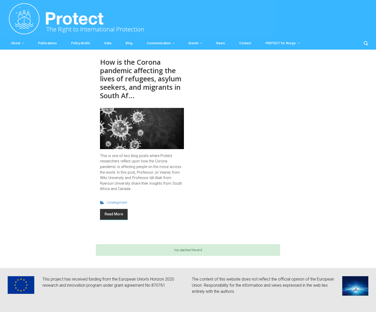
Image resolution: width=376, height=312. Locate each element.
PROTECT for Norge (281, 43)
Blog (129, 43)
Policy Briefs (80, 43)
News (220, 43)
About (15, 43)
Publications (47, 43)
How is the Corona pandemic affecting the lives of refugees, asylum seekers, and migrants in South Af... (140, 78)
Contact (245, 43)
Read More (114, 214)
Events (193, 43)
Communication (159, 43)
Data (107, 43)
